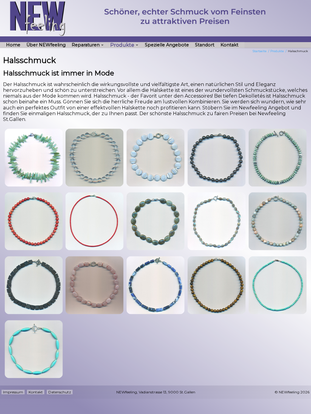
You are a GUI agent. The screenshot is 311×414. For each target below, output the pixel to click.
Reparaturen (86, 45)
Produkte (122, 45)
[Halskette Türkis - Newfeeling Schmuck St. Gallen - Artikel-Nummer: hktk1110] (277, 285)
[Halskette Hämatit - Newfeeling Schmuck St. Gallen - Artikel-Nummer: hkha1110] (216, 157)
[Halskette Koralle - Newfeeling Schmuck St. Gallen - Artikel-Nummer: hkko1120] (94, 221)
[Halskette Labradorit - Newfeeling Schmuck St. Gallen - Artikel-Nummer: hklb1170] (216, 221)
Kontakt (229, 45)
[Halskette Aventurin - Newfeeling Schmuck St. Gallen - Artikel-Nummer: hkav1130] (33, 157)
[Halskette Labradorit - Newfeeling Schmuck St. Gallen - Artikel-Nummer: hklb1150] (155, 221)
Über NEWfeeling (46, 45)
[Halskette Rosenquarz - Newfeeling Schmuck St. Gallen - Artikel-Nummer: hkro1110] (94, 285)
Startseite (260, 51)
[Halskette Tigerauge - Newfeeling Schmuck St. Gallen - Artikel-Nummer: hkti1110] (216, 285)
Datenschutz (59, 392)
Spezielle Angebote (167, 45)
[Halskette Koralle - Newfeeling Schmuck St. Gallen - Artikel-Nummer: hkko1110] (33, 221)
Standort (204, 45)
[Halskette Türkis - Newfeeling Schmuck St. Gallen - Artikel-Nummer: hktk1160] (33, 349)
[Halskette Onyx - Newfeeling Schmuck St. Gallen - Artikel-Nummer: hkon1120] (33, 285)
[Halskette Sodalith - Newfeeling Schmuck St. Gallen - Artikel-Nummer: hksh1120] (155, 285)
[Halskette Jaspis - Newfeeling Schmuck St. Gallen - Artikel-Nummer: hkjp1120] (277, 157)
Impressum (13, 392)
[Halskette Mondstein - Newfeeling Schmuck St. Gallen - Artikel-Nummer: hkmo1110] (277, 221)
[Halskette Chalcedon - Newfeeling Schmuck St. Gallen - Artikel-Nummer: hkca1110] (155, 157)
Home (13, 45)
